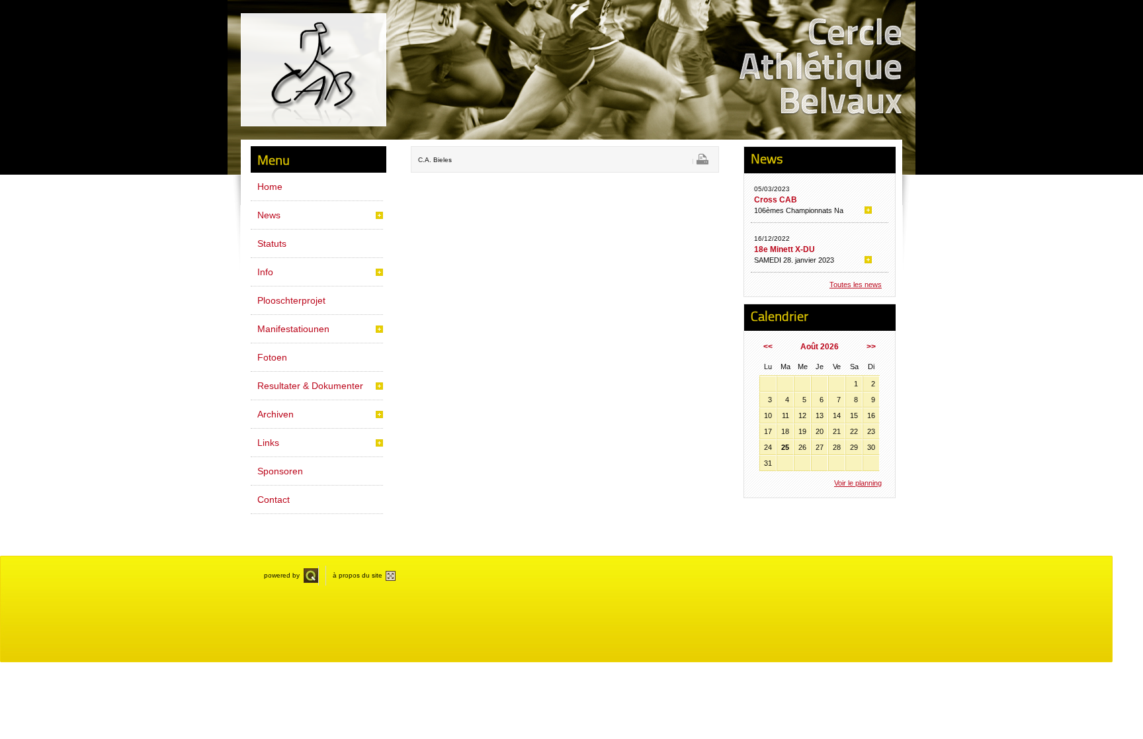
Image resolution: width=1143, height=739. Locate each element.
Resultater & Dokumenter (310, 385)
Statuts (271, 243)
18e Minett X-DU (784, 249)
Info (265, 272)
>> (871, 346)
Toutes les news (855, 284)
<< (768, 346)
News (268, 215)
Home (269, 186)
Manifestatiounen (293, 329)
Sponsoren (280, 471)
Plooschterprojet (291, 300)
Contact (273, 499)
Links (268, 442)
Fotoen (272, 357)
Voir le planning (858, 483)
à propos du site (357, 575)
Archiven (275, 414)
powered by (282, 575)
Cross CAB (775, 199)
